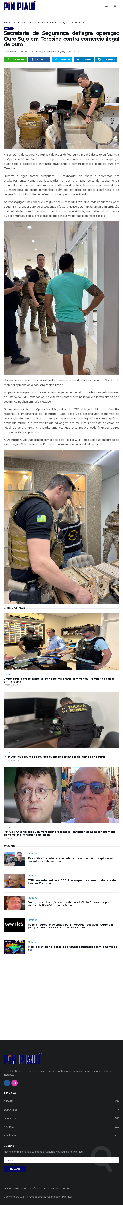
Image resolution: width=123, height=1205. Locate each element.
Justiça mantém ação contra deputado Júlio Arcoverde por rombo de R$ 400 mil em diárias (69, 904)
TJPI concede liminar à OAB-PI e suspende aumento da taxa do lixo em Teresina (72, 882)
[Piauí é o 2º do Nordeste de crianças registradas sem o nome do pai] (14, 947)
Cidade (61, 1101)
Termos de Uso (51, 1188)
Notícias (32, 853)
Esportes (61, 1109)
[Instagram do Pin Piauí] (14, 1083)
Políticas (35, 1188)
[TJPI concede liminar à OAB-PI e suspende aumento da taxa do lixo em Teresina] (14, 881)
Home (7, 22)
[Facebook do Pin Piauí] (7, 1083)
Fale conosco (20, 1188)
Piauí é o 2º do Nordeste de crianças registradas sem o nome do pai (72, 948)
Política (61, 1135)
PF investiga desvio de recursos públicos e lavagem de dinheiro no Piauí (54, 756)
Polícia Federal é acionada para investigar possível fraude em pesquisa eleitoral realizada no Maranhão (70, 926)
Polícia (16, 22)
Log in (65, 1188)
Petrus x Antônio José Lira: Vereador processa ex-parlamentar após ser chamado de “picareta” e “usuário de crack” (60, 833)
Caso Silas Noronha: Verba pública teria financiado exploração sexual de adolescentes (70, 860)
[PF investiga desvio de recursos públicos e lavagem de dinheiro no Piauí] (61, 720)
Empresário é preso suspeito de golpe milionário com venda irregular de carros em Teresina (59, 680)
